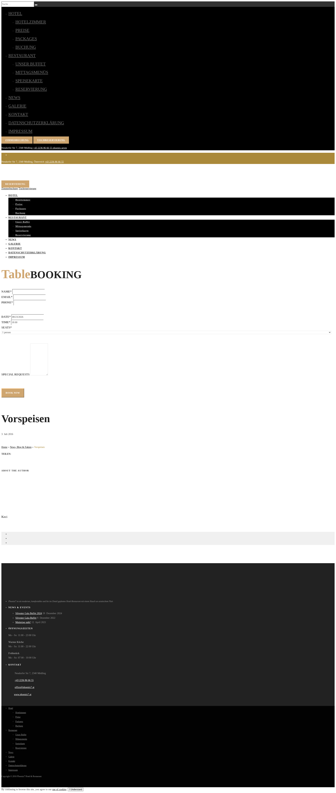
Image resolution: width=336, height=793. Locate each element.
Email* (6, 297)
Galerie (17, 106)
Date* (6, 316)
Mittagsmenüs (31, 72)
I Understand (75, 789)
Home (4, 447)
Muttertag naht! (23, 622)
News (14, 97)
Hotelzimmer (30, 22)
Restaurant (22, 55)
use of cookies (59, 789)
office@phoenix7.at (24, 687)
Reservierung (31, 89)
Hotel (15, 13)
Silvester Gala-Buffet (25, 618)
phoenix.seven (60, 148)
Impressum (20, 131)
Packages (26, 38)
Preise (22, 30)
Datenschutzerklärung (36, 123)
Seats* (6, 327)
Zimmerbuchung (17, 140)
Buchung (25, 47)
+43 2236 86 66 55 (43, 148)
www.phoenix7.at (22, 694)
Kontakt (18, 114)
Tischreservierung (51, 140)
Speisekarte (29, 80)
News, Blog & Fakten (20, 447)
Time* (5, 322)
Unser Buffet (30, 64)
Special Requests (15, 374)
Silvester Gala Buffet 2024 (28, 613)
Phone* (7, 302)
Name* (6, 291)
